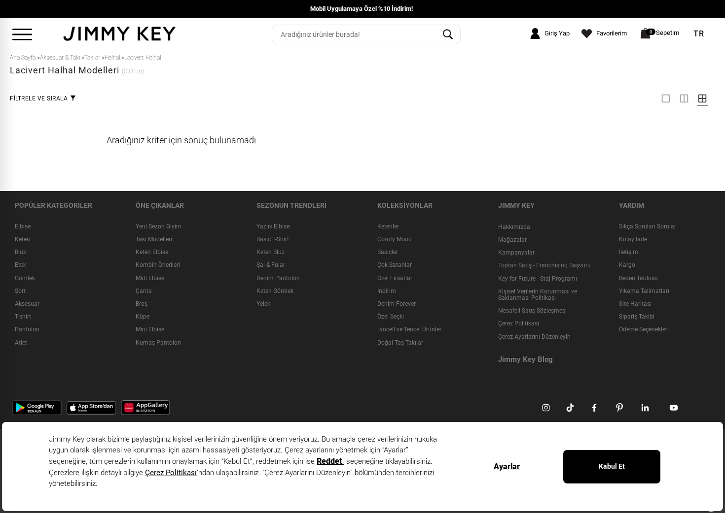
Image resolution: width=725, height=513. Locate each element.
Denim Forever (396, 303)
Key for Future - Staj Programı (537, 278)
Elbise (23, 226)
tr (698, 34)
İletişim (628, 252)
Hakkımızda (514, 227)
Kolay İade (633, 239)
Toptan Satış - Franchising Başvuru (544, 265)
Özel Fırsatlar (394, 278)
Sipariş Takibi (636, 316)
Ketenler (388, 226)
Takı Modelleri (154, 239)
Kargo (627, 264)
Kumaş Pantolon (158, 342)
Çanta (144, 291)
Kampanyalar (516, 252)
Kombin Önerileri (158, 264)
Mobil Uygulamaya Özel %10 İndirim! (102, 8)
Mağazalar (512, 239)
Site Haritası (635, 303)
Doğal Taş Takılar (400, 342)
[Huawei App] (145, 407)
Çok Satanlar (394, 264)
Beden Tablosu (638, 278)
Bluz (20, 252)
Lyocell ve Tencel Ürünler (409, 329)
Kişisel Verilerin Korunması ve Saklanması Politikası (537, 294)
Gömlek (25, 278)
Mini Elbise (150, 329)
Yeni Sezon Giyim (158, 226)
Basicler (387, 252)
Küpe (142, 316)
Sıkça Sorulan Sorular (647, 226)
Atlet (21, 342)
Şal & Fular (270, 264)
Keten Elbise (152, 252)
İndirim (386, 291)
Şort (20, 291)
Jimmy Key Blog (525, 359)
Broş (141, 303)
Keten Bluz (270, 252)
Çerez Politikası (518, 323)
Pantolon (27, 329)
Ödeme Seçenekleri (644, 329)
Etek (20, 264)
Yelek (263, 303)
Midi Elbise (150, 278)
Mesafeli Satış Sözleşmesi (532, 310)
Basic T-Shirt (272, 239)
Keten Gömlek (274, 291)
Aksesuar (27, 303)
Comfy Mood (394, 239)
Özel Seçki (390, 316)
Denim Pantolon (278, 278)
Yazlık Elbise (273, 226)
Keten (22, 239)
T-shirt (23, 316)
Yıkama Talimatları (644, 291)
